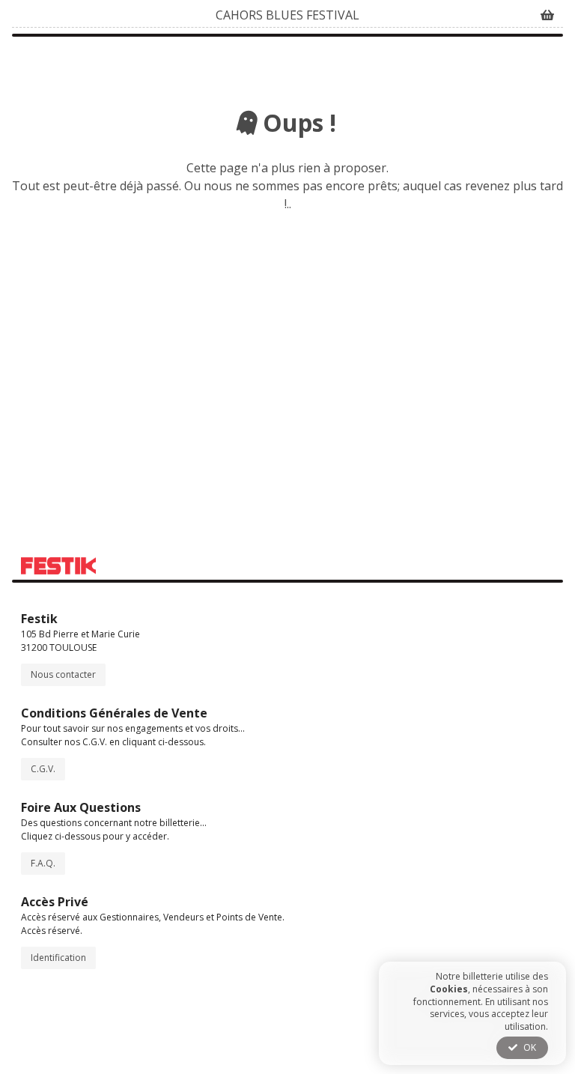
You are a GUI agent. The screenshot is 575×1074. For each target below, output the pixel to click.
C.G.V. (43, 768)
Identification (58, 957)
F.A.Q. (43, 863)
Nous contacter (63, 674)
